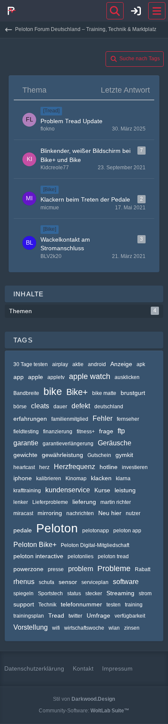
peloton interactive (38, 556)
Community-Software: (84, 711)
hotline (109, 466)
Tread (56, 615)
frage (106, 431)
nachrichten (80, 513)
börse (20, 407)
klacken (101, 478)
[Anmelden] (136, 11)
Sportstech (50, 593)
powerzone (28, 569)
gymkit (124, 454)
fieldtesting (26, 432)
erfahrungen (30, 418)
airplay (60, 364)
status (74, 593)
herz (44, 467)
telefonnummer (81, 604)
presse (56, 569)
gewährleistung (62, 454)
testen (113, 605)
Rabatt (142, 569)
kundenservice (67, 490)
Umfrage (98, 615)
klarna (123, 478)
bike (53, 391)
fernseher (128, 419)
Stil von (84, 699)
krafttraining (27, 491)
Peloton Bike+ (34, 544)
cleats (40, 406)
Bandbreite (26, 393)
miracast (23, 513)
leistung (125, 490)
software (126, 581)
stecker (93, 593)
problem (80, 568)
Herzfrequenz (74, 466)
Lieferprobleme (50, 502)
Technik (47, 605)
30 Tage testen (30, 364)
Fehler (102, 418)
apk (141, 364)
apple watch (89, 376)
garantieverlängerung (68, 444)
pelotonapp (95, 531)
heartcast (24, 467)
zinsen (132, 628)
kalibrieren (48, 478)
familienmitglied (69, 419)
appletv (56, 377)
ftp (121, 431)
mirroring (49, 513)
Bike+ (77, 392)
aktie (78, 364)
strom (145, 593)
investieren (135, 467)
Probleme (114, 568)
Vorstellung (30, 627)
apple (35, 376)
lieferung (84, 501)
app (18, 376)
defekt (81, 406)
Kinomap (76, 478)
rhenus (23, 581)
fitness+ (86, 432)
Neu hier (109, 513)
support (23, 604)
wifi (56, 628)
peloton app (127, 531)
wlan (114, 628)
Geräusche (114, 443)
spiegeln (23, 593)
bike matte (104, 393)
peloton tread (113, 556)
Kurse (102, 490)
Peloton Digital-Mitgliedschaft (95, 545)
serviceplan (95, 582)
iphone (22, 478)
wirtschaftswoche (84, 628)
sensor (68, 581)
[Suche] (115, 10)
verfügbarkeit (130, 616)
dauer (60, 407)
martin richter (115, 502)
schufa (46, 582)
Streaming (120, 593)
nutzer (133, 513)
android (97, 364)
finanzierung (57, 432)
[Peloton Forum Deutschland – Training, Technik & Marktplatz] (11, 10)
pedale (22, 530)
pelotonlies (80, 556)
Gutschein (99, 455)
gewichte (25, 454)
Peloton (57, 528)
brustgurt (133, 392)
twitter (75, 616)
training (134, 605)
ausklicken (127, 377)
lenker (20, 502)
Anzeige (121, 363)
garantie (25, 443)
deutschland (108, 407)
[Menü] (156, 10)
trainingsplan (28, 616)
